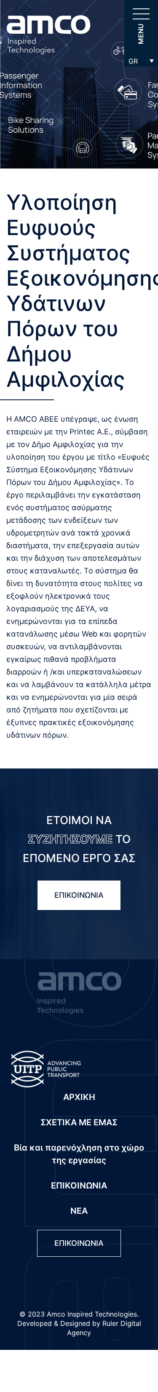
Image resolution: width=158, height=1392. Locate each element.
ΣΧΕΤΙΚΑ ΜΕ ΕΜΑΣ (79, 1122)
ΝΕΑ (79, 1211)
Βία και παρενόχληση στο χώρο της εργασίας (79, 1154)
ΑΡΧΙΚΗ (79, 1097)
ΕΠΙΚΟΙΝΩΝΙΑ (79, 895)
